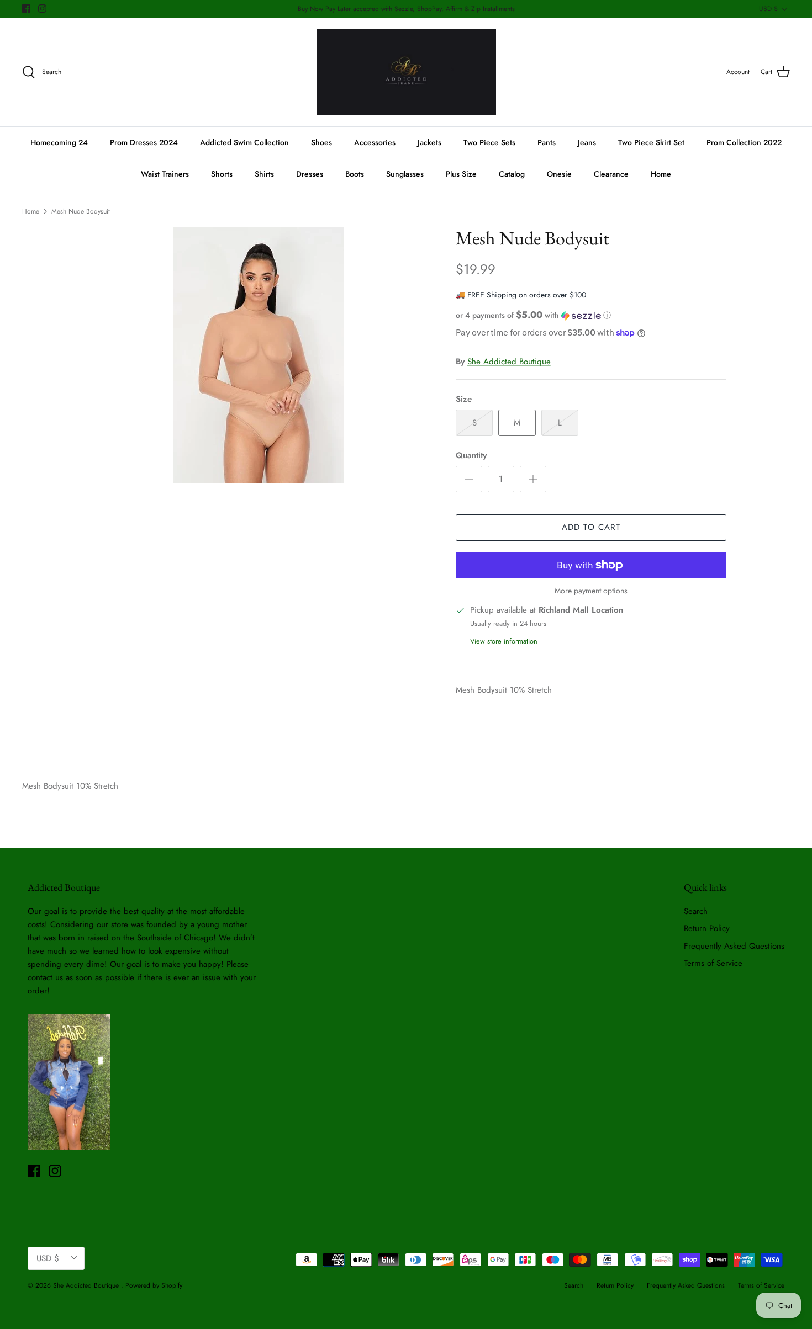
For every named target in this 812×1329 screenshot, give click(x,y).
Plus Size (461, 173)
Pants (546, 142)
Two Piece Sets (489, 142)
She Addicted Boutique (509, 361)
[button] (533, 315)
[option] (258, 355)
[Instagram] (42, 8)
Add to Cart (591, 527)
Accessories (375, 142)
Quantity (471, 455)
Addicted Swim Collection (244, 142)
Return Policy (707, 928)
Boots (354, 173)
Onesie (559, 173)
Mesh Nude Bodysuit (80, 211)
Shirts (264, 173)
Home (661, 173)
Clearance (611, 173)
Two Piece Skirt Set (651, 142)
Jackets (429, 142)
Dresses (309, 173)
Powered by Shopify (153, 1285)
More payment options (591, 591)
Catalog (512, 173)
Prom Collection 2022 (744, 142)
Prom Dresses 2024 (144, 142)
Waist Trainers (165, 173)
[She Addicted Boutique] (406, 72)
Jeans (587, 142)
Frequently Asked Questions (734, 946)
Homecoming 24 (59, 142)
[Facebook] (26, 8)
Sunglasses (405, 173)
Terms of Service (713, 963)
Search (696, 911)
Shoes (321, 142)
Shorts (222, 173)
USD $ (768, 9)
